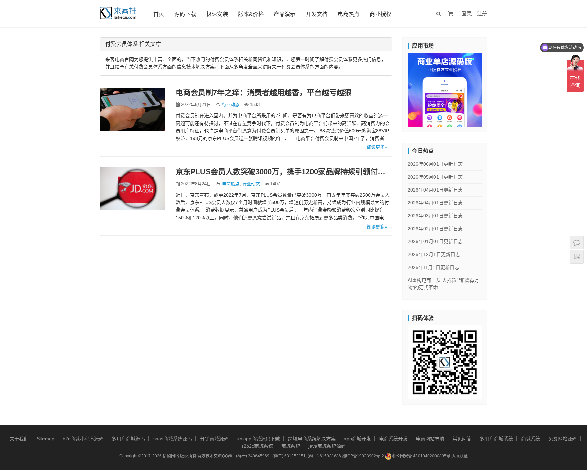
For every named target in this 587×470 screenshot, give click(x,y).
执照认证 (459, 456)
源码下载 (185, 14)
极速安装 (217, 14)
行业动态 (230, 104)
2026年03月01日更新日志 (435, 215)
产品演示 (285, 14)
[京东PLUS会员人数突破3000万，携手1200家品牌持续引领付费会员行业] (132, 188)
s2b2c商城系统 (257, 446)
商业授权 (380, 14)
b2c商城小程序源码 (83, 438)
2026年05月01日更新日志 (435, 177)
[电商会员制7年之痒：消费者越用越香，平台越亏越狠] (132, 109)
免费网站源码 (562, 438)
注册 (482, 13)
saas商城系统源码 (172, 438)
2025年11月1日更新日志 (433, 267)
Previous (396, 88)
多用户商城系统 (496, 438)
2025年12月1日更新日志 (434, 254)
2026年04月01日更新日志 (435, 190)
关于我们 (19, 438)
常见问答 (462, 438)
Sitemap (45, 438)
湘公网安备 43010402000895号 (421, 456)
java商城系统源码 (327, 446)
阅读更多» (377, 147)
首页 (158, 14)
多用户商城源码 (128, 438)
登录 (467, 13)
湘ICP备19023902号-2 (363, 456)
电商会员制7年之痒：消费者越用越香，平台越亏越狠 (264, 92)
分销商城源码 (214, 438)
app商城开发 (357, 438)
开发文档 (316, 14)
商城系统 (530, 438)
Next (493, 88)
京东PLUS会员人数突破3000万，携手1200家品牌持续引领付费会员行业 (284, 171)
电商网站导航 (430, 438)
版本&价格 (251, 14)
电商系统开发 (393, 438)
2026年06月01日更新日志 (435, 164)
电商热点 (348, 14)
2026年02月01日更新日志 (435, 228)
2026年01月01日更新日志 (435, 241)
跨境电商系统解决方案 (312, 438)
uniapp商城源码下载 (258, 438)
